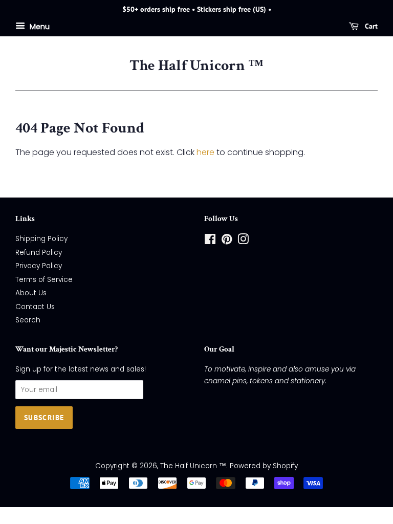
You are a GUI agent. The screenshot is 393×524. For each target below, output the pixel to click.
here (205, 152)
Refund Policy (38, 252)
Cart (370, 26)
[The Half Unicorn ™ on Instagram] (243, 241)
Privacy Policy (38, 266)
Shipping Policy (41, 239)
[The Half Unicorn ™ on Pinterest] (226, 241)
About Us (31, 293)
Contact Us (35, 307)
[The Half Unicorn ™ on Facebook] (210, 241)
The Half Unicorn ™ (196, 66)
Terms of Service (44, 280)
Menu (39, 26)
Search (27, 320)
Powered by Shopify (264, 466)
